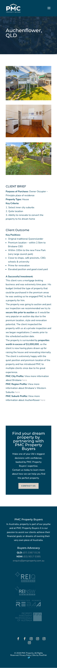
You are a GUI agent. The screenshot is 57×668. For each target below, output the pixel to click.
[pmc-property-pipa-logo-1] (28, 621)
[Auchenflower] (28, 137)
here (24, 380)
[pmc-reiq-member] (25, 581)
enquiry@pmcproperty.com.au (28, 560)
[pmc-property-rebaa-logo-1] (28, 608)
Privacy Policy (25, 655)
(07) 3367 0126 (31, 552)
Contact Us (28, 486)
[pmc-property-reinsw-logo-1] (25, 595)
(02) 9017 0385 (32, 556)
